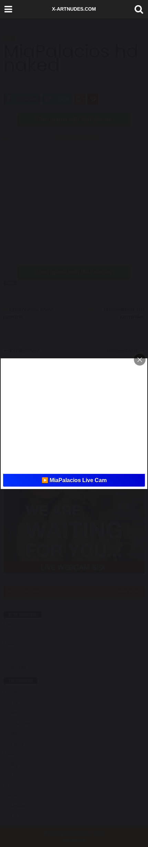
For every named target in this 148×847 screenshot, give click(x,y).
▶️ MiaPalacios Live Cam (74, 480)
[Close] (140, 360)
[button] (137, 9)
